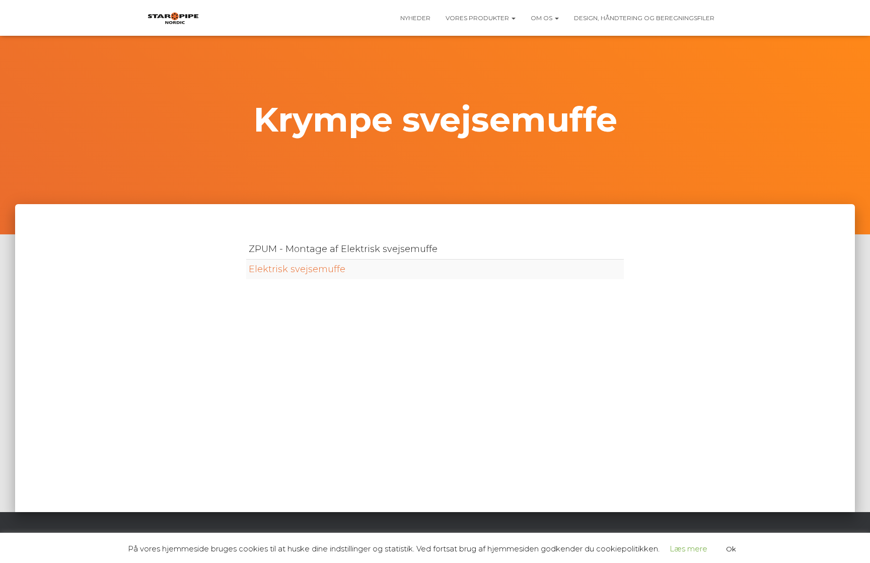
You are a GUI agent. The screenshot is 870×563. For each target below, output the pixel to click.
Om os (542, 18)
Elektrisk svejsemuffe (297, 269)
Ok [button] (731, 549)
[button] (513, 18)
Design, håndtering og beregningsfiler (644, 18)
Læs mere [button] (688, 548)
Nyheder (415, 18)
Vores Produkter (478, 18)
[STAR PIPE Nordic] (173, 18)
